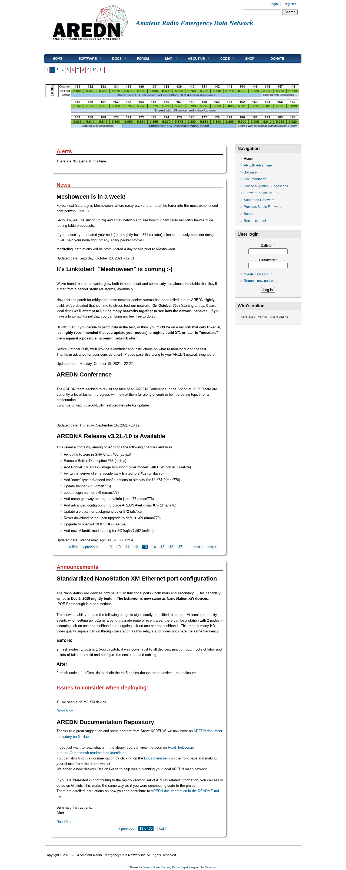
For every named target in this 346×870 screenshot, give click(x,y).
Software (84, 58)
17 (180, 547)
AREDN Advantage (258, 165)
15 (162, 547)
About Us (192, 58)
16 (171, 547)
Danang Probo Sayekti (175, 867)
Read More (65, 711)
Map (164, 58)
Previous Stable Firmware (263, 207)
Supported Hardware (259, 200)
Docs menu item (157, 758)
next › (198, 547)
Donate (277, 59)
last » (212, 547)
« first (73, 547)
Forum (143, 59)
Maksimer (211, 867)
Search (249, 214)
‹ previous (90, 547)
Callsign (268, 246)
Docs (113, 58)
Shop (249, 59)
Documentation (255, 179)
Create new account (258, 274)
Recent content (255, 221)
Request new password (261, 281)
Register (290, 4)
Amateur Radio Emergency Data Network (194, 22)
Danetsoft (149, 867)
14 (154, 547)
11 (101, 70)
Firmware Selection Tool (261, 193)
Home (57, 59)
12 (136, 547)
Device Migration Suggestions (266, 186)
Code (221, 58)
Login (274, 4)
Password (268, 260)
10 (94, 70)
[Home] (90, 42)
